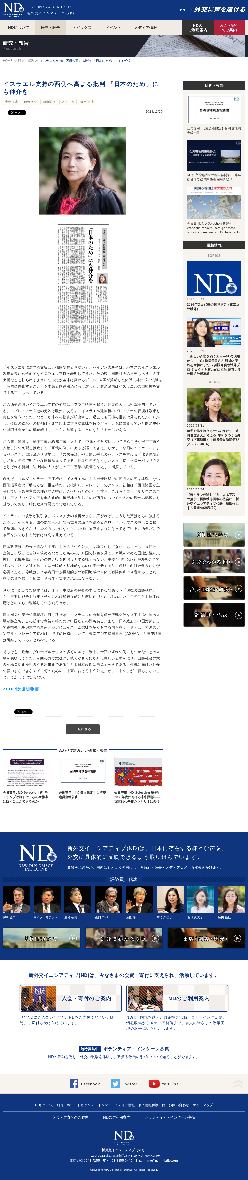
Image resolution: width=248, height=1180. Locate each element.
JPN (182, 10)
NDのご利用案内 (198, 27)
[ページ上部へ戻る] (238, 1082)
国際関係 (49, 102)
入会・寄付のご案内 (229, 27)
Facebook (90, 1083)
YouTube (170, 1083)
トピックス (82, 27)
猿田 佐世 (87, 102)
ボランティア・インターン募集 (136, 1048)
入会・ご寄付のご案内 (70, 1117)
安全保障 (11, 102)
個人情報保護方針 (151, 1105)
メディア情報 (145, 27)
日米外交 (30, 102)
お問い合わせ (179, 1105)
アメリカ (68, 102)
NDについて (18, 27)
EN (189, 10)
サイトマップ (203, 1105)
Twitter (130, 1083)
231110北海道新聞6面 (21, 689)
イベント (114, 27)
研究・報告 (50, 27)
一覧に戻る (82, 729)
